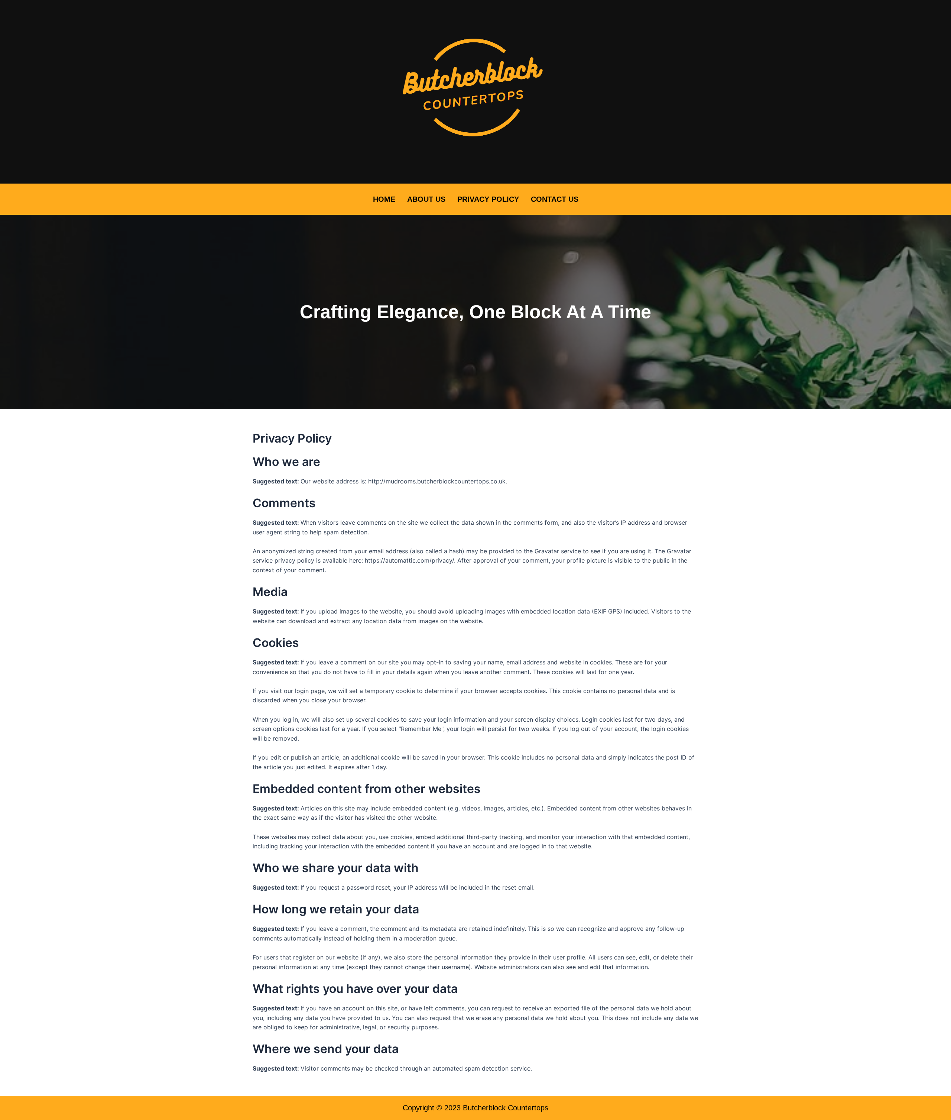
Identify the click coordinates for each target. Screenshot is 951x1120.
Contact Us (554, 199)
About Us (426, 199)
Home (384, 199)
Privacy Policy (488, 199)
